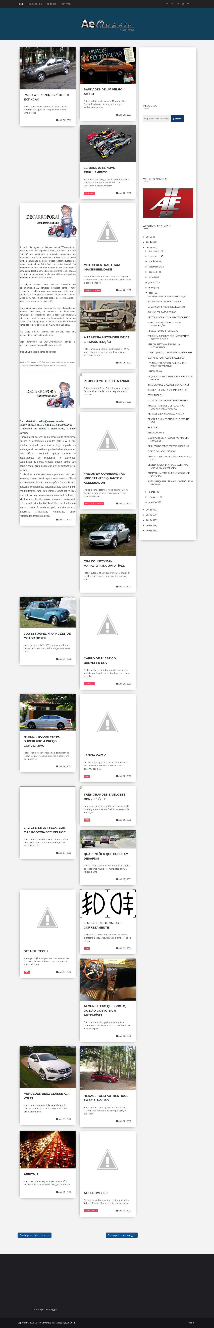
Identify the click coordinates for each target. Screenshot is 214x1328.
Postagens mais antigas (121, 1235)
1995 (86, 776)
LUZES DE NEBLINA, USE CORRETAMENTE (168, 400)
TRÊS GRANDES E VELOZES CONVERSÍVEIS (169, 384)
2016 (148, 236)
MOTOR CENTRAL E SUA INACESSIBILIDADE (169, 317)
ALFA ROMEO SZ (96, 1193)
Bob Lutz (89, 684)
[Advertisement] (168, 77)
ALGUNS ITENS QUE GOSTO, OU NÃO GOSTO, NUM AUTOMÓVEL (105, 1010)
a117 (26, 972)
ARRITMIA (31, 1174)
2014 (148, 242)
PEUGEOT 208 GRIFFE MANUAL (107, 381)
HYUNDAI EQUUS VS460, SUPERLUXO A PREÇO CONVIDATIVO (42, 741)
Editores (51, 4)
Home (20, 4)
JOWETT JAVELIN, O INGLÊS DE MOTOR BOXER (170, 352)
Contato (66, 4)
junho (152, 282)
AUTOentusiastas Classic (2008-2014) (57, 1322)
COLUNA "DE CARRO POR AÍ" (162, 312)
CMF (87, 948)
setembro (154, 266)
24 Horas (89, 193)
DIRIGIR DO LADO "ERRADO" (162, 451)
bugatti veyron (92, 290)
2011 (148, 514)
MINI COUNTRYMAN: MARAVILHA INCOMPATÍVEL (164, 346)
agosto (152, 271)
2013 (148, 247)
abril (151, 292)
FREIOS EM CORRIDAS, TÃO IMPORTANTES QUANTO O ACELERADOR (104, 478)
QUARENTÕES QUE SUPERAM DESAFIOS (167, 389)
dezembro (154, 250)
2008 (148, 530)
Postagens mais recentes (34, 1235)
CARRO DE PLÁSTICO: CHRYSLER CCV (166, 357)
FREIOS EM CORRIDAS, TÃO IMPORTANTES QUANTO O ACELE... (168, 337)
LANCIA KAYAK (95, 755)
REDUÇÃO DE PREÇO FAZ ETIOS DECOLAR (168, 446)
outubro (153, 261)
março (152, 491)
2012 (148, 509)
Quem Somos (35, 4)
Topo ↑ (190, 1323)
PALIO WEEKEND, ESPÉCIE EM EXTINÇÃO (167, 296)
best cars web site (94, 503)
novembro (154, 256)
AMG (87, 820)
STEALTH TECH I (36, 951)
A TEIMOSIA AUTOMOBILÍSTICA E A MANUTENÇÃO (165, 324)
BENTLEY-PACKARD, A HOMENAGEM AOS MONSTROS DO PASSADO (168, 466)
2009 (148, 525)
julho (151, 277)
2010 (148, 520)
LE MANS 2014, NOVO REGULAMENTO (166, 306)
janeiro (152, 502)
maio (151, 287)
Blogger (52, 1309)
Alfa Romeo (90, 1211)
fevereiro (154, 496)
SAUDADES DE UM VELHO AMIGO (164, 301)
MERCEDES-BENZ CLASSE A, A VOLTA (166, 413)
